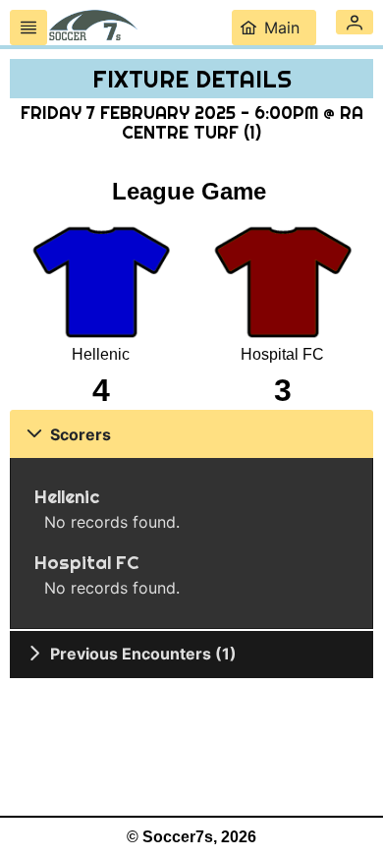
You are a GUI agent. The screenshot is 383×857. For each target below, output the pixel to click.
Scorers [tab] (80, 434)
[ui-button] (28, 27)
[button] (354, 22)
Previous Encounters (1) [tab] (143, 653)
